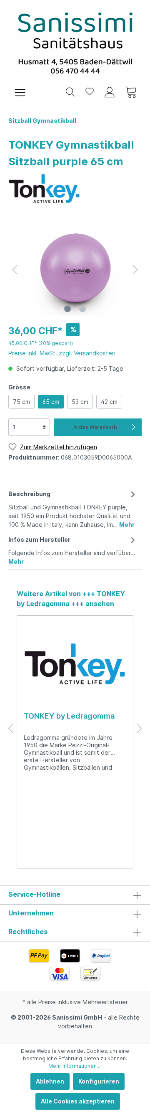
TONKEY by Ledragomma (69, 716)
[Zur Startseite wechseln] (75, 43)
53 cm (80, 401)
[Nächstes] (135, 269)
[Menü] (20, 91)
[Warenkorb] (131, 91)
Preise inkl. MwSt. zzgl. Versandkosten (61, 353)
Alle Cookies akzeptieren (78, 1101)
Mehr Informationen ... (75, 1066)
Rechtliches (28, 931)
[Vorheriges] (14, 269)
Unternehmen (31, 913)
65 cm (50, 401)
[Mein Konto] (109, 91)
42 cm (109, 401)
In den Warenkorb (95, 427)
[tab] (73, 508)
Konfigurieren (98, 1081)
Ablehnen (50, 1081)
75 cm (21, 401)
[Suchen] (70, 91)
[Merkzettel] (89, 91)
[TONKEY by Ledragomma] (44, 187)
